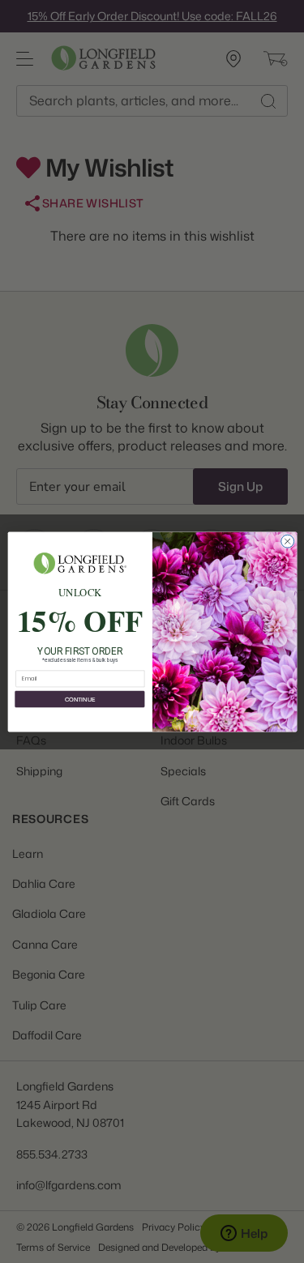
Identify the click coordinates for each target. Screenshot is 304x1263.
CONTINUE (79, 699)
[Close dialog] (286, 541)
